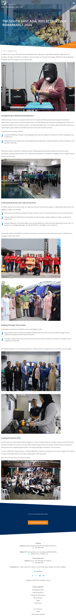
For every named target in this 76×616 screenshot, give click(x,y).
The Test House (38, 609)
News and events (10, 7)
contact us (39, 571)
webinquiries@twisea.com (38, 522)
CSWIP (38, 600)
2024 (21, 7)
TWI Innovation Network (38, 614)
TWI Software (38, 603)
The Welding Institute (38, 590)
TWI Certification (38, 598)
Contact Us (72, 44)
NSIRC (38, 611)
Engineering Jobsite (38, 592)
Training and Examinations (38, 595)
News (17, 7)
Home (2, 7)
